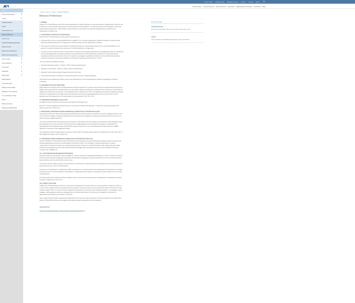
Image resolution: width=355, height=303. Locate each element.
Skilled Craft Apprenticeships (9, 55)
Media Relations (6, 79)
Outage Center (219, 2)
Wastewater (5, 71)
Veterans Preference (7, 34)
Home (42, 12)
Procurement (5, 67)
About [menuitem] (264, 6)
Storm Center (209, 2)
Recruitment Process (7, 30)
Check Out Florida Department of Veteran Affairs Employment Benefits (61, 211)
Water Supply (5, 75)
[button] (264, 1)
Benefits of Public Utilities (8, 87)
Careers (243, 2)
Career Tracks (5, 38)
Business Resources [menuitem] (221, 6)
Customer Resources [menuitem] (208, 6)
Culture (4, 26)
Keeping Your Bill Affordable (9, 108)
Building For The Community (9, 91)
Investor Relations (7, 63)
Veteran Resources (157, 26)
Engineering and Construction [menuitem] (244, 6)
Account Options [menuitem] (196, 6)
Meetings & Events (232, 2)
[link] (6, 7)
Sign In (258, 2)
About (4, 10)
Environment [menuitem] (231, 6)
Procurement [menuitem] (257, 6)
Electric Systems (6, 59)
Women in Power (6, 47)
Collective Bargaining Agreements (11, 42)
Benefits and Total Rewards (9, 51)
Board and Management (8, 14)
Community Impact (7, 83)
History (4, 99)
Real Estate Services (7, 103)
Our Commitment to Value (9, 95)
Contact (250, 2)
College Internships (7, 22)
